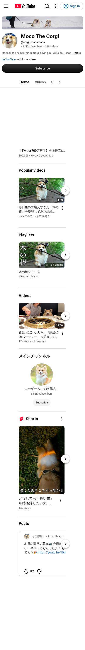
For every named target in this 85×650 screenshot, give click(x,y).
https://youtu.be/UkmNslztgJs (58, 552)
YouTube (10, 59)
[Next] (65, 190)
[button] (59, 82)
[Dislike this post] (39, 571)
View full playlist (29, 276)
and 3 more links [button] (27, 59)
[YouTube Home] (24, 6)
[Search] (46, 6)
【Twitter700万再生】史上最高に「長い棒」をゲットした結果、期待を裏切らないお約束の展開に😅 (42, 150)
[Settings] (55, 6)
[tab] (24, 82)
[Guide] (6, 6)
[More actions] (62, 208)
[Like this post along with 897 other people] (25, 571)
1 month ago (55, 536)
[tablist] (42, 82)
